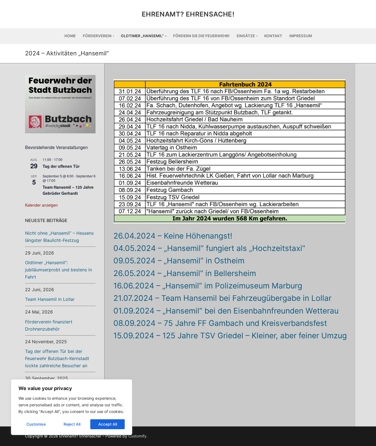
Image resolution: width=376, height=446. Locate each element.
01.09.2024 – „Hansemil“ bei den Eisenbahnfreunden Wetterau (226, 310)
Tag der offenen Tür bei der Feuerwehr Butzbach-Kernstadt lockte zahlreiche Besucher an (57, 358)
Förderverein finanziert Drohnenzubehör (48, 325)
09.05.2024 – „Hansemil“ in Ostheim (178, 260)
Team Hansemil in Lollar (50, 299)
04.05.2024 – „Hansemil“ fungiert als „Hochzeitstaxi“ (209, 248)
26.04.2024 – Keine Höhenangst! (172, 235)
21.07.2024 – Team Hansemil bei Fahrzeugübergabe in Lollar (222, 298)
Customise (36, 424)
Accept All (107, 424)
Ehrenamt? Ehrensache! (188, 14)
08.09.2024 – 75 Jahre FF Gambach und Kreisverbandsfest (220, 323)
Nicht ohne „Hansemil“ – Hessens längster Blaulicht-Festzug (59, 236)
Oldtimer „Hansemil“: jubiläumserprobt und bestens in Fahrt (58, 270)
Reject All (72, 424)
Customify (137, 436)
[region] (71, 407)
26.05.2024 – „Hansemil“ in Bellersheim (184, 273)
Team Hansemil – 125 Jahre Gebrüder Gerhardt (68, 190)
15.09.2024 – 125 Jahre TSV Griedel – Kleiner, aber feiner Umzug (230, 335)
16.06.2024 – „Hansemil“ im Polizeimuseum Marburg (207, 285)
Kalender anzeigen (41, 205)
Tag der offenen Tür (61, 166)
